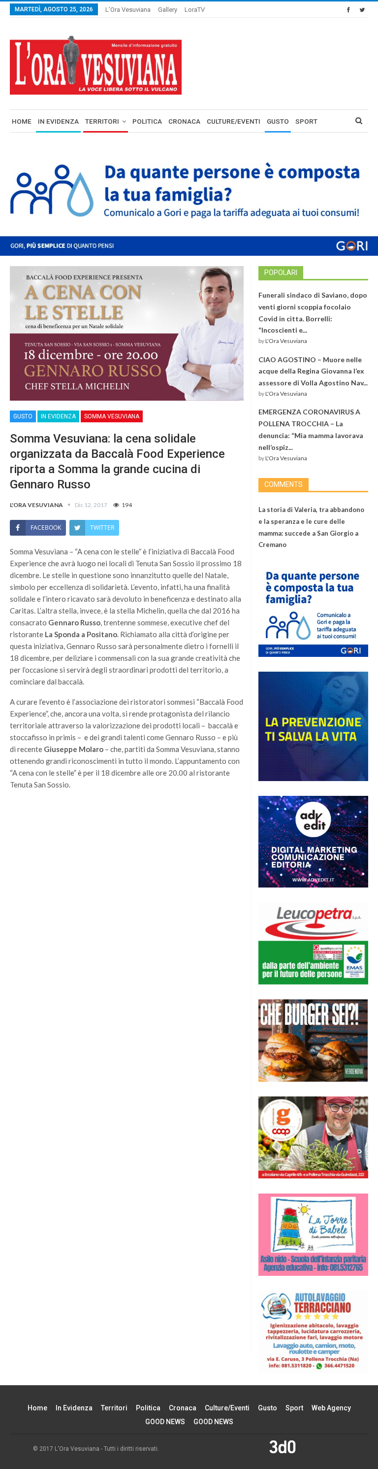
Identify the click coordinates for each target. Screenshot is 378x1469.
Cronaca (184, 121)
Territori (102, 121)
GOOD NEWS (165, 1422)
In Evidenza (58, 121)
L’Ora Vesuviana (128, 9)
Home (22, 121)
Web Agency (331, 1408)
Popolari (280, 272)
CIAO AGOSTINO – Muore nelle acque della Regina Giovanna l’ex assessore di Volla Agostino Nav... (313, 371)
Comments (283, 484)
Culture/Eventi (233, 121)
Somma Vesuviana (111, 416)
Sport (306, 121)
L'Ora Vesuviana (286, 340)
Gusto (278, 121)
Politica (147, 121)
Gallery (167, 9)
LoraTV (195, 9)
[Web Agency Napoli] (282, 1446)
